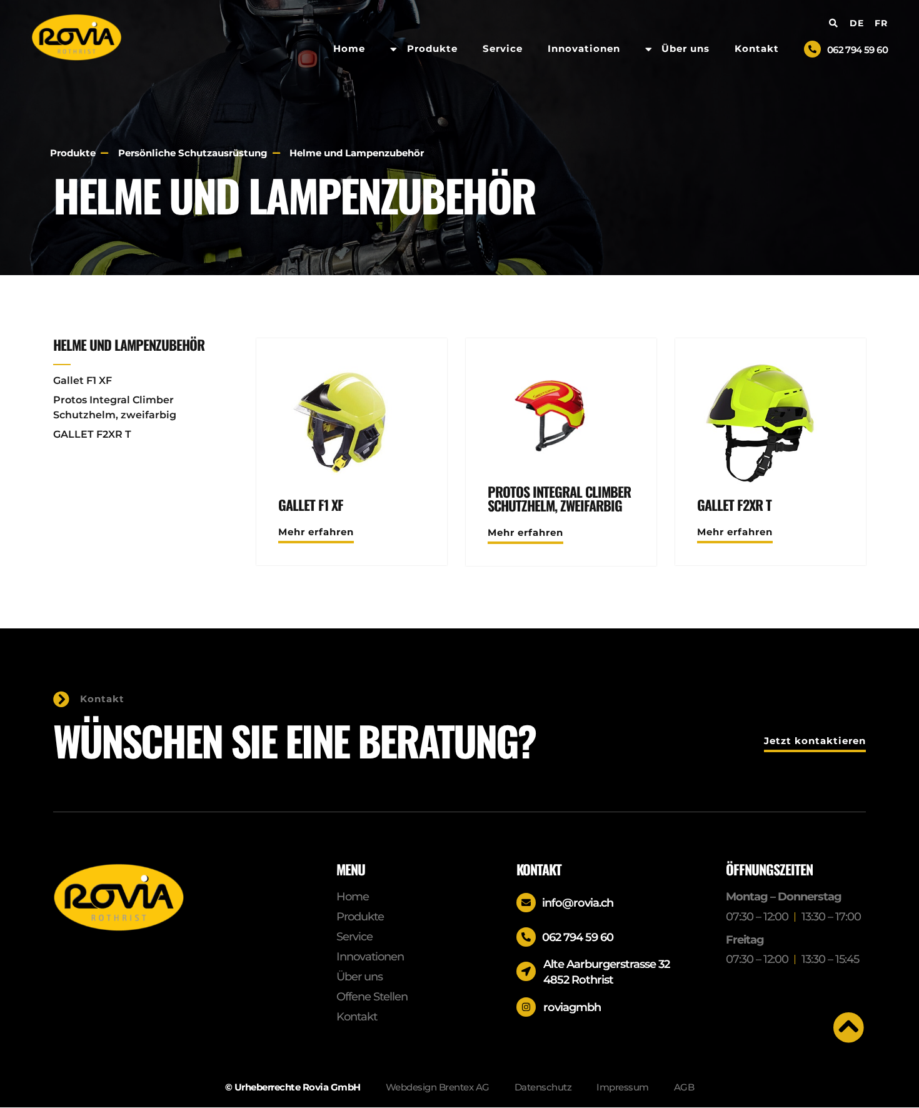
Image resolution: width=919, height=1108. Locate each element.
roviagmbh (572, 1007)
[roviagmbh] (526, 1007)
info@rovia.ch (577, 903)
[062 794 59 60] (812, 49)
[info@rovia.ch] (526, 902)
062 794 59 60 (857, 50)
